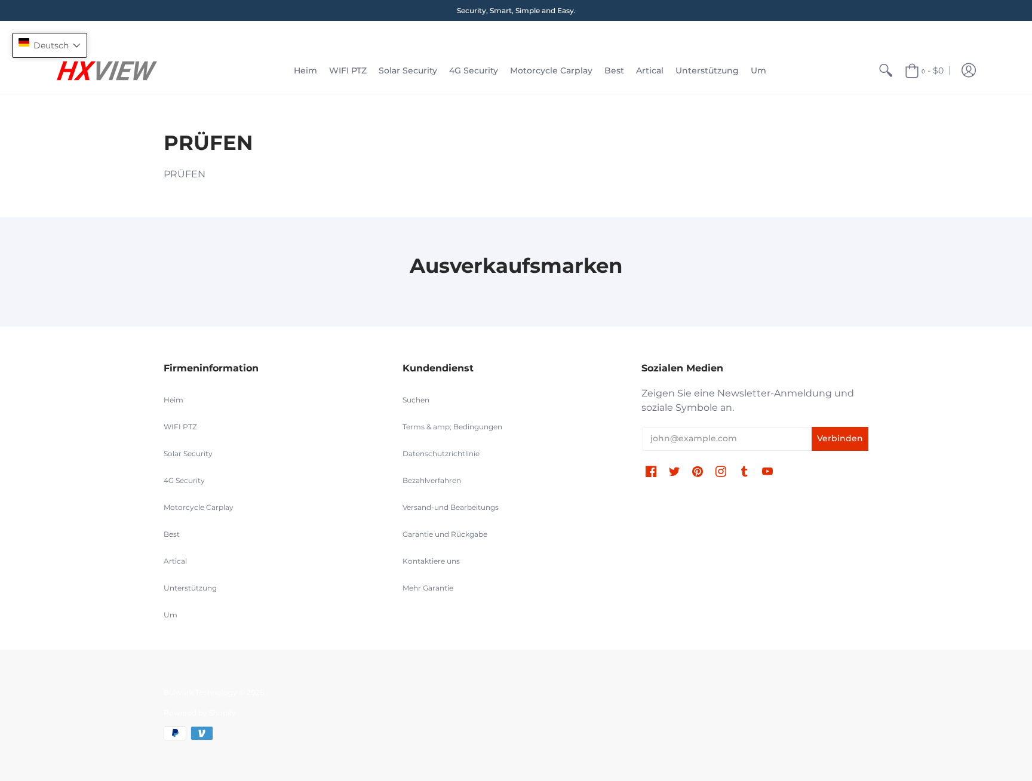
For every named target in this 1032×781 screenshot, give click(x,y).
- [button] (933, 70)
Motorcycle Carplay (199, 507)
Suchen (416, 399)
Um (170, 614)
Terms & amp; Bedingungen (452, 426)
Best (172, 534)
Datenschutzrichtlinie (441, 453)
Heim (173, 399)
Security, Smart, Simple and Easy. (516, 10)
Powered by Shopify (200, 712)
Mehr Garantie (428, 587)
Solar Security (188, 453)
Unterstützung (190, 587)
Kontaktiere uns (431, 560)
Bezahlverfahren (432, 480)
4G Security (184, 480)
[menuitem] (305, 71)
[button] (969, 71)
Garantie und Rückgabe (445, 534)
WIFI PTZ (180, 426)
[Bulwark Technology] (107, 71)
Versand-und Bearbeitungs (451, 507)
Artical (175, 560)
